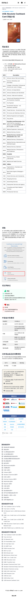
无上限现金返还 (12, 421)
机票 (5, 426)
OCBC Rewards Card (9, 573)
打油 (12, 429)
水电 (5, 429)
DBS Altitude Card (8, 553)
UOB (3, 11)
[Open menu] (18, 3)
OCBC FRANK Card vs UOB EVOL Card (14, 528)
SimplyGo (12, 424)
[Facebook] (21, 2)
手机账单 (12, 426)
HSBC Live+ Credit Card (10, 557)
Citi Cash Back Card (9, 544)
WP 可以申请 (21, 426)
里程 (5, 418)
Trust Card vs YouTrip (9, 508)
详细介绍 (11, 11)
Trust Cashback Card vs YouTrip (12, 506)
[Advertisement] (14, 209)
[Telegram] (24, 2)
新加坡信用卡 (7, 11)
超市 (21, 421)
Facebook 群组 (9, 390)
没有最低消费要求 (21, 424)
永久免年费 (21, 418)
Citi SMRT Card (8, 546)
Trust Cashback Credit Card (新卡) (12, 534)
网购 (5, 424)
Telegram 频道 (9, 383)
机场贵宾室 (12, 418)
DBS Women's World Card (10, 555)
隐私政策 (14, 595)
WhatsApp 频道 (9, 379)
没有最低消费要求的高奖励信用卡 (12, 458)
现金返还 (5, 421)
